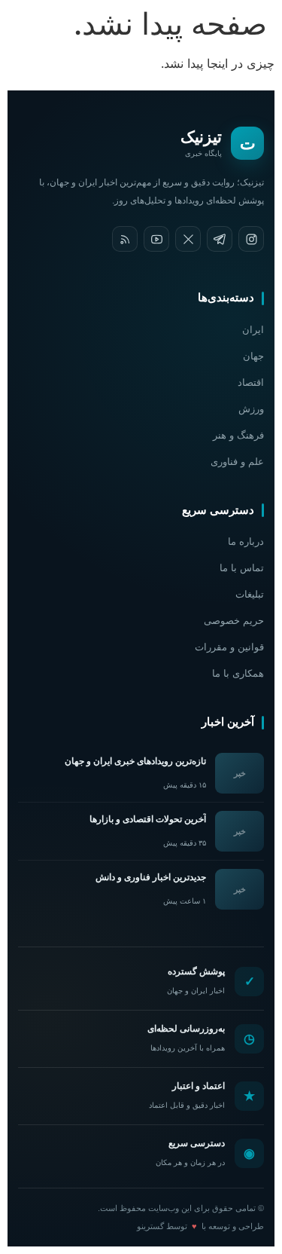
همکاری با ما (238, 673)
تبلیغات (249, 594)
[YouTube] (156, 239)
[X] (188, 239)
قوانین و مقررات (229, 647)
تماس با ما (242, 567)
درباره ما (246, 541)
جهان (253, 356)
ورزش (251, 408)
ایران (253, 329)
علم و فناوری (237, 461)
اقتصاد (251, 382)
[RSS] (125, 239)
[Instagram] (251, 239)
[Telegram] (219, 239)
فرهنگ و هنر (238, 435)
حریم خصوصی (234, 620)
